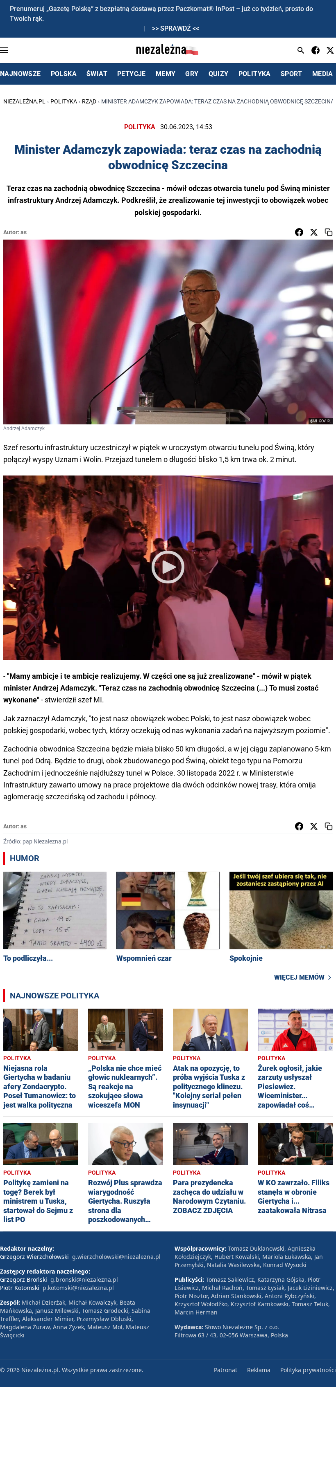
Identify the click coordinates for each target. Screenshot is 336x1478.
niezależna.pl (24, 101)
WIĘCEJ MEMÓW (299, 977)
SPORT (291, 74)
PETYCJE (131, 74)
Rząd (89, 101)
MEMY (166, 74)
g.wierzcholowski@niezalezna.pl (116, 1256)
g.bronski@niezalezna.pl (84, 1279)
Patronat (225, 1370)
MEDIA (322, 74)
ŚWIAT (96, 74)
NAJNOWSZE (20, 74)
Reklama (258, 1370)
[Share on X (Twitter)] (314, 232)
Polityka (63, 101)
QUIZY (219, 74)
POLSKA (64, 74)
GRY (191, 74)
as (23, 232)
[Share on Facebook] (299, 232)
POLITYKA (254, 74)
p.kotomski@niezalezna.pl (78, 1288)
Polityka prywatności (308, 1370)
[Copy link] (329, 232)
